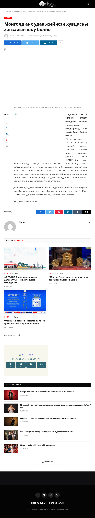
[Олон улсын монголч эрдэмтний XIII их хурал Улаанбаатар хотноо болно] (25, 302)
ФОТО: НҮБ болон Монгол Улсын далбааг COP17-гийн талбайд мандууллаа (20, 280)
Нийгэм (8, 18)
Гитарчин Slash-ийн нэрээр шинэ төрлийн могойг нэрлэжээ (47, 392)
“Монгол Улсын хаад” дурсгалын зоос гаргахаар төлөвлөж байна (68, 278)
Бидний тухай (38, 503)
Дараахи (46, 462)
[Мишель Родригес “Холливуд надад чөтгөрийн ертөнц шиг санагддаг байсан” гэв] (11, 408)
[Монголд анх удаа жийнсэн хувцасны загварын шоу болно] (47, 76)
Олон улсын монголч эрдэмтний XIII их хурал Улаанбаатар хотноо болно (24, 322)
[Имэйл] (6, 146)
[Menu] (7, 4)
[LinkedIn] (6, 133)
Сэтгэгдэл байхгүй (35, 36)
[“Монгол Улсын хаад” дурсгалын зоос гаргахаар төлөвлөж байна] (70, 258)
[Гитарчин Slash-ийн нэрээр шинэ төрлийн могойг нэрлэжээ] (11, 395)
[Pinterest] (6, 139)
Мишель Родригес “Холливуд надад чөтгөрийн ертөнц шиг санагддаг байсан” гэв (55, 406)
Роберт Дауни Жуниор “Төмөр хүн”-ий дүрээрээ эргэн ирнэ (46, 432)
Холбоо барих (56, 503)
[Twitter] (6, 127)
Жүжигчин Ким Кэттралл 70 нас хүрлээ (37, 445)
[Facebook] (6, 121)
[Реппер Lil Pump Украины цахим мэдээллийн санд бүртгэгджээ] (11, 421)
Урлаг (12, 36)
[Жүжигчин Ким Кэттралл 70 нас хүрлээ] (11, 448)
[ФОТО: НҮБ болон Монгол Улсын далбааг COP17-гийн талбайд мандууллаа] (25, 258)
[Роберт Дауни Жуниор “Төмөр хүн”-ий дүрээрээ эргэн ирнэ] (11, 435)
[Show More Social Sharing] (60, 42)
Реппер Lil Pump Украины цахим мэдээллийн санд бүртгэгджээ (48, 418)
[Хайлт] (88, 4)
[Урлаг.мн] (47, 4)
